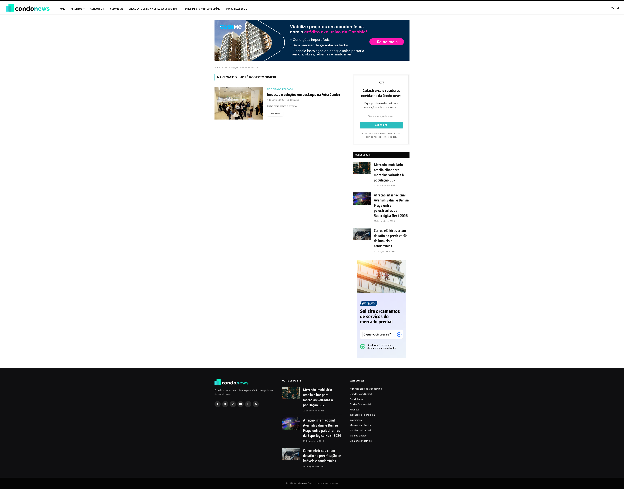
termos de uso (389, 137)
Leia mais (275, 113)
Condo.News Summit (238, 9)
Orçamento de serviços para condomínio (153, 9)
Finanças (354, 409)
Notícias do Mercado (280, 89)
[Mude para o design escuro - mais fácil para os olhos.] (613, 8)
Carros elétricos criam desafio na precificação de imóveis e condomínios (391, 238)
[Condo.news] (27, 7)
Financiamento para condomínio (201, 9)
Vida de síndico (358, 435)
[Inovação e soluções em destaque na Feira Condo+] (238, 103)
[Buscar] (617, 8)
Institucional (356, 420)
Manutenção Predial (360, 425)
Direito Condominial (360, 404)
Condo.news (300, 483)
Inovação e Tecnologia (362, 414)
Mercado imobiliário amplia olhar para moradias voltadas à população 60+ (389, 172)
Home (62, 9)
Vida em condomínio (361, 440)
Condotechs (97, 9)
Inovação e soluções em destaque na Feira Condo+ (303, 94)
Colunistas (116, 9)
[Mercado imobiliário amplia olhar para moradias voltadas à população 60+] (362, 168)
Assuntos (76, 9)
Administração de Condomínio (366, 388)
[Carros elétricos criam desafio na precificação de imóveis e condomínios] (362, 234)
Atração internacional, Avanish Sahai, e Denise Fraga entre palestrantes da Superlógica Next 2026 (391, 205)
